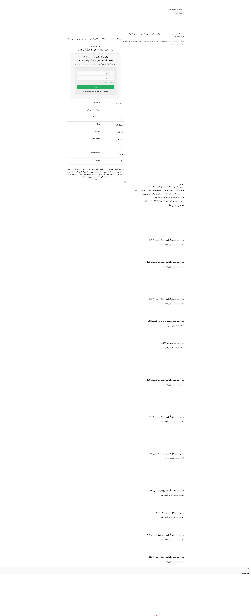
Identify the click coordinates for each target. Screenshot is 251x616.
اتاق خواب (173, 325)
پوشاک (167, 325)
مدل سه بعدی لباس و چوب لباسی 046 (166, 453)
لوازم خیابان (102, 174)
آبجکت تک (176, 41)
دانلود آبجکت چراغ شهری (115, 174)
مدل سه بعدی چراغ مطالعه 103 (169, 512)
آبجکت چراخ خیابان (104, 172)
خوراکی (167, 348)
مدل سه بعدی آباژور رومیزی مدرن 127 (166, 490)
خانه (182, 41)
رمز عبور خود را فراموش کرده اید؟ (92, 91)
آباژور (170, 244)
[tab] (125, 182)
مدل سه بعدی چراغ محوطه (91, 177)
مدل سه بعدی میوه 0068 (172, 343)
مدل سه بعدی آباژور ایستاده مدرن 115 (166, 557)
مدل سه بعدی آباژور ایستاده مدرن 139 (166, 416)
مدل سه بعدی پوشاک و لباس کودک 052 (166, 321)
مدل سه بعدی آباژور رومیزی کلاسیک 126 (165, 380)
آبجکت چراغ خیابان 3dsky (89, 172)
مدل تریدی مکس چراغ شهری (87, 174)
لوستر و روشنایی (165, 41)
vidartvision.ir (95, 46)
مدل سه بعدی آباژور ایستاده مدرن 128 (166, 299)
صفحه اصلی (145, 571)
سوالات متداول (113, 571)
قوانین (130, 571)
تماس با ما (137, 571)
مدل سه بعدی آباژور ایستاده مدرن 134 (166, 240)
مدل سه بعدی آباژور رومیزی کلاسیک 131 (165, 262)
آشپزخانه (174, 348)
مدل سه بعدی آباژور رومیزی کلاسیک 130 (165, 534)
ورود (182, 36)
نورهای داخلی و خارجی (150, 41)
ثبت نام (177, 36)
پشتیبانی (104, 571)
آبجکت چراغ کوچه (74, 172)
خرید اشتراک (123, 571)
